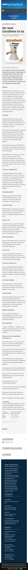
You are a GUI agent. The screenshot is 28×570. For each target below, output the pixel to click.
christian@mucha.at (15, 416)
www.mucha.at (14, 417)
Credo (17, 522)
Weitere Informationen (13, 569)
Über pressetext (8, 520)
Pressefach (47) (8, 442)
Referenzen (13, 523)
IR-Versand (13, 507)
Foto (11, 509)
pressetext (7, 514)
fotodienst (11, 515)
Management (7, 522)
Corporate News (15, 520)
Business (6, 501)
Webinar (14, 509)
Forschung (11, 501)
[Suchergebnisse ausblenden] (6, 429)
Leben (15, 501)
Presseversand (8, 507)
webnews (7, 515)
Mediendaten (7, 523)
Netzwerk (13, 522)
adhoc (10, 514)
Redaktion (7, 509)
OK (21, 569)
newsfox (14, 514)
